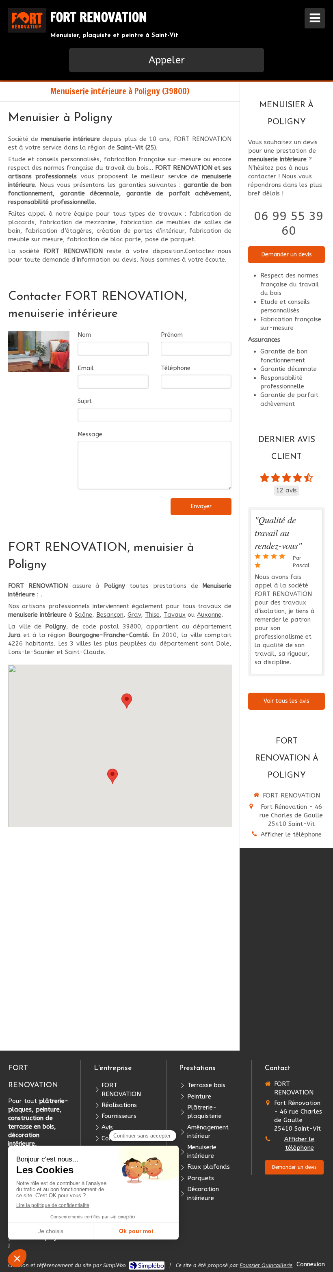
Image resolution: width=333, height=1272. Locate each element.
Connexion (310, 1264)
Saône (83, 614)
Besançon (109, 614)
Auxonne (209, 614)
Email (86, 368)
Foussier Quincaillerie (266, 1265)
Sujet (85, 401)
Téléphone (175, 368)
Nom (84, 334)
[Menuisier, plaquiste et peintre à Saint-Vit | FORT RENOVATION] (27, 20)
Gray (134, 614)
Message (90, 434)
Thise (152, 614)
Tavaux (175, 614)
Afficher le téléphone (291, 834)
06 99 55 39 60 (288, 223)
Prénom (172, 334)
